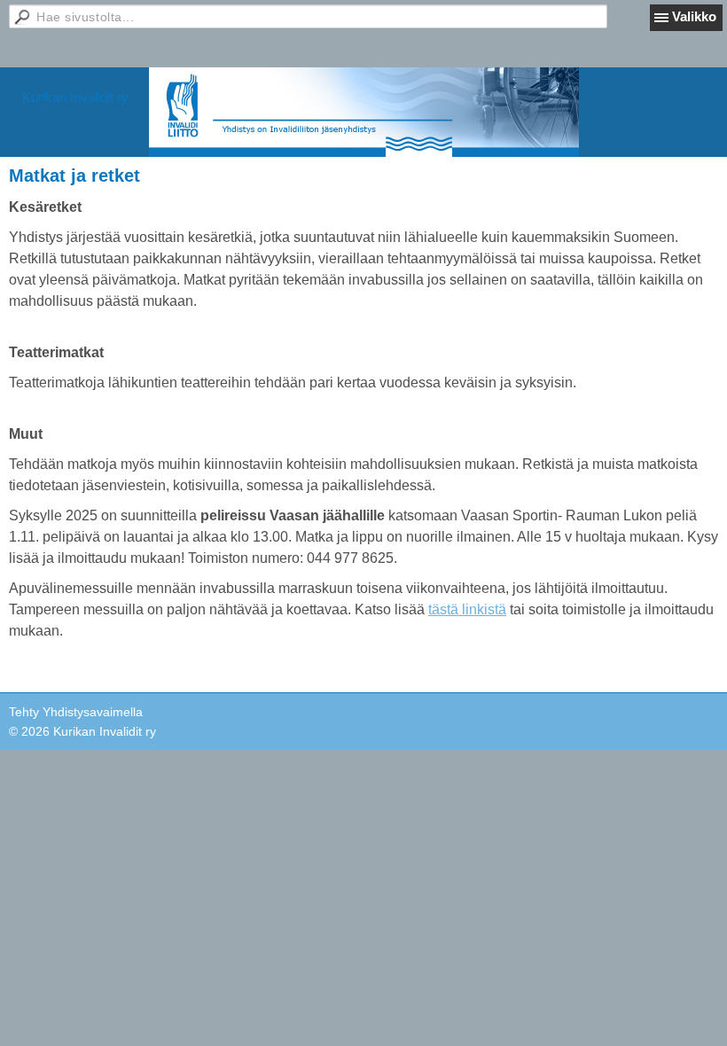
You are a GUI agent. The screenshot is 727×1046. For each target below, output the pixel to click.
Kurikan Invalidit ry (75, 97)
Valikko (694, 16)
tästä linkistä (467, 609)
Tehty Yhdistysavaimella (76, 712)
